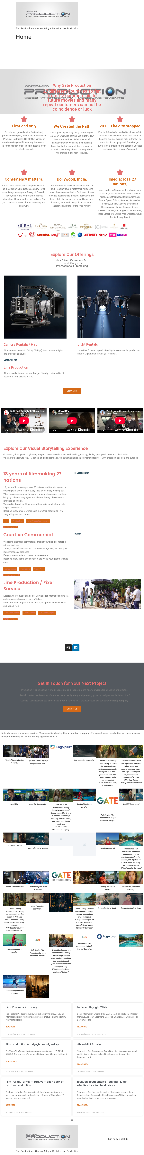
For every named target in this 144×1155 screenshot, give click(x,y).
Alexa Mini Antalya (89, 1044)
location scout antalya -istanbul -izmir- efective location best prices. (102, 1083)
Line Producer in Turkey (21, 1007)
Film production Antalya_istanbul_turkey (32, 1044)
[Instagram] (68, 647)
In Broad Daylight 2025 (92, 1007)
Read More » (11, 1027)
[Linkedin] (75, 647)
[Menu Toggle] (72, 1119)
